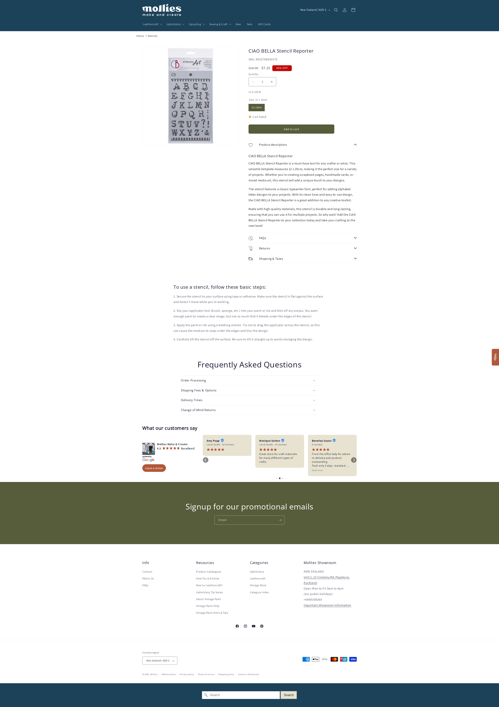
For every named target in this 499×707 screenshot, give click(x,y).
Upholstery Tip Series (209, 592)
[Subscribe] (280, 520)
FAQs (145, 585)
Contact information (248, 674)
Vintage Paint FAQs (207, 606)
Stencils (153, 36)
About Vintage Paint (208, 599)
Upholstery (257, 571)
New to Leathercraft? (209, 585)
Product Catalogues (208, 571)
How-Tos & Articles (207, 578)
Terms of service (206, 674)
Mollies (154, 674)
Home (140, 36)
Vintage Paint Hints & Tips (212, 612)
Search (289, 695)
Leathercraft (257, 578)
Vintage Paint (258, 585)
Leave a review (154, 468)
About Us (148, 578)
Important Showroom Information (327, 605)
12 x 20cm (256, 106)
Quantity (253, 74)
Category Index (259, 592)
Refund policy (169, 674)
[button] (152, 24)
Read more (317, 470)
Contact (147, 571)
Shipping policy (226, 674)
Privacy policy (187, 674)
